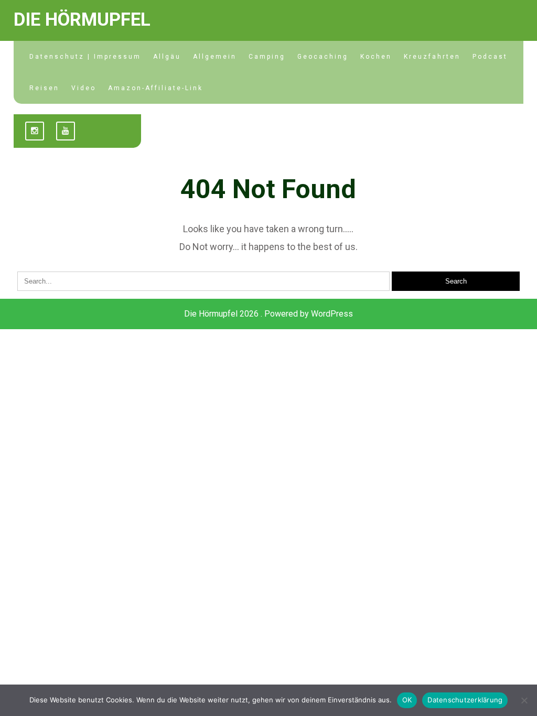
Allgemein (215, 56)
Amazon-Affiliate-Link (155, 88)
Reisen (44, 88)
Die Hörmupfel (82, 19)
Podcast (490, 56)
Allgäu (167, 56)
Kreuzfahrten (432, 56)
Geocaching (322, 56)
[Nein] (524, 700)
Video (83, 88)
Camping (267, 56)
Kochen (376, 56)
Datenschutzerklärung (464, 700)
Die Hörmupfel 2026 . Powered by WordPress (268, 314)
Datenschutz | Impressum (85, 56)
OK (407, 700)
